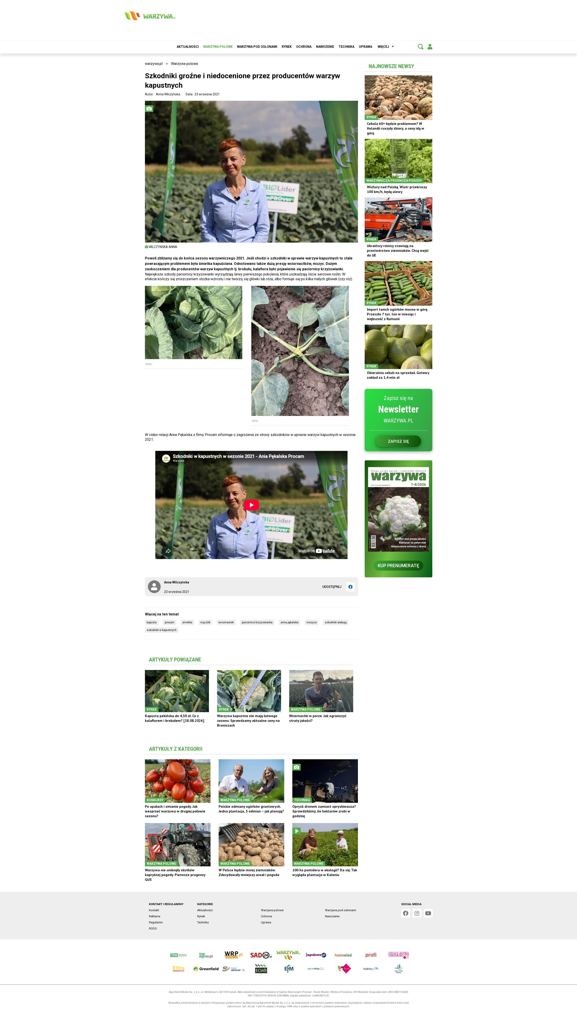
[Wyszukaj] (420, 46)
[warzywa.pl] (149, 15)
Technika (346, 46)
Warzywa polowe (218, 46)
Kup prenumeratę (398, 565)
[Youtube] (428, 913)
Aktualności (188, 46)
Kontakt (154, 910)
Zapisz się (398, 441)
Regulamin (156, 922)
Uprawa (365, 46)
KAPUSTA (152, 622)
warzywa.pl (154, 64)
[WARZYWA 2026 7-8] (398, 509)
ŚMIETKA (187, 622)
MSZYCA (312, 622)
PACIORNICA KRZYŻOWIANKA (257, 622)
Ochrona (303, 46)
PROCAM (169, 622)
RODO (153, 928)
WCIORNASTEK (226, 622)
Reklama (154, 916)
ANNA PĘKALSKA (289, 622)
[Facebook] (350, 586)
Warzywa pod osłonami (257, 46)
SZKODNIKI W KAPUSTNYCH (161, 630)
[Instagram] (416, 913)
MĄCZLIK (205, 622)
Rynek (287, 46)
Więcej (383, 46)
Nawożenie (325, 46)
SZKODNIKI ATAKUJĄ (336, 622)
